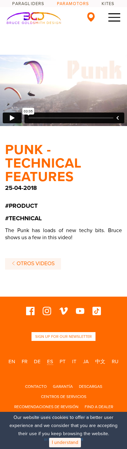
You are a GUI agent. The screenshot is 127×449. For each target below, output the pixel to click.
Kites (108, 3)
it (74, 361)
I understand (65, 442)
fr (24, 361)
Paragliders (28, 3)
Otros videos (35, 263)
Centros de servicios (63, 396)
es (50, 361)
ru (115, 361)
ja (86, 361)
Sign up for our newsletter (63, 336)
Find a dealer (99, 406)
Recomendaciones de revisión (46, 406)
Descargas (90, 386)
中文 (100, 361)
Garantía (63, 386)
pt (63, 361)
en (11, 361)
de (37, 361)
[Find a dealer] (91, 17)
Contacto (36, 386)
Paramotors (73, 3)
